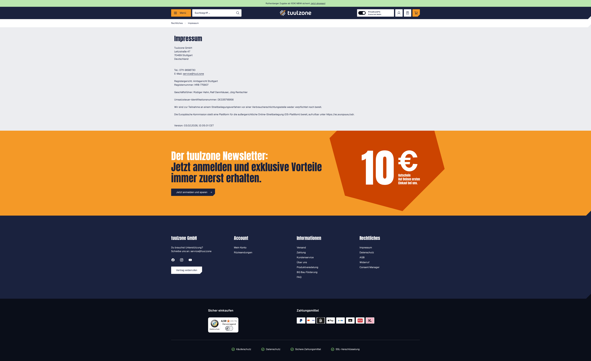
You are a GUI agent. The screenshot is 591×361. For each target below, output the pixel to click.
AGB (362, 257)
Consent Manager (370, 267)
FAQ (299, 277)
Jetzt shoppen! (318, 3)
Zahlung (301, 252)
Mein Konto (240, 247)
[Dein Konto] (399, 13)
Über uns (302, 262)
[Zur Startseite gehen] (295, 13)
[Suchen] (237, 13)
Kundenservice (305, 257)
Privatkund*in (374, 13)
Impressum (366, 247)
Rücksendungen (243, 252)
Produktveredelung (307, 267)
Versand (301, 247)
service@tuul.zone (193, 73)
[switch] (229, 328)
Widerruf (364, 262)
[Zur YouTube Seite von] (190, 260)
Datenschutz (367, 252)
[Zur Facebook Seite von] (173, 260)
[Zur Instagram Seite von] (181, 260)
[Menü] (236, 319)
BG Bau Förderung (307, 272)
